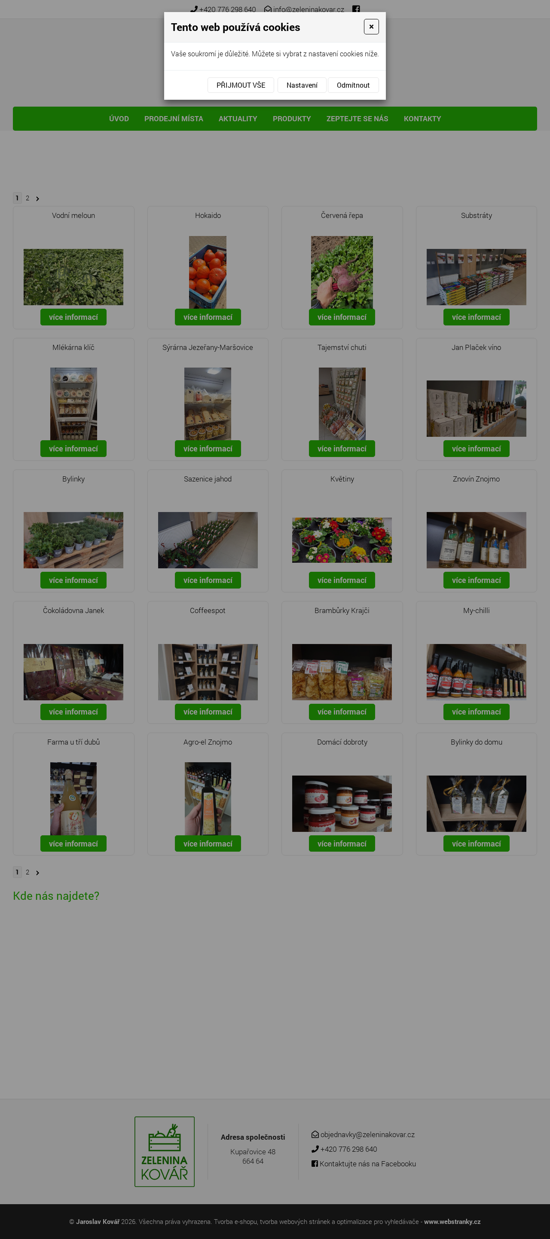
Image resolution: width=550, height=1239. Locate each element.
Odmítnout (353, 84)
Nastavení (302, 84)
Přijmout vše (241, 84)
